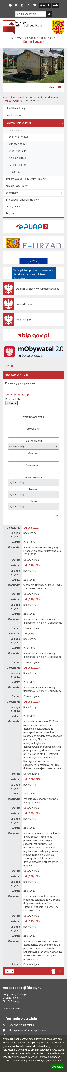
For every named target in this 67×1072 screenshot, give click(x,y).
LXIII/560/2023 (31, 667)
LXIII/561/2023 (31, 701)
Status (33, 501)
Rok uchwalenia (33, 477)
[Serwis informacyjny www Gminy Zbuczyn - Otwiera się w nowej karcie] (58, 27)
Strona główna (10, 97)
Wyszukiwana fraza (33, 417)
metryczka (11, 403)
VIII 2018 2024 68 (13, 101)
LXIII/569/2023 (31, 876)
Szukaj (54, 515)
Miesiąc (33, 489)
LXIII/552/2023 (31, 565)
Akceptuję (57, 1067)
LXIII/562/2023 (31, 779)
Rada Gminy (26, 97)
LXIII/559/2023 (31, 633)
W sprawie (33, 453)
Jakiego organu (33, 441)
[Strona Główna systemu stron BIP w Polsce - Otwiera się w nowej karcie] (22, 27)
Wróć (10, 365)
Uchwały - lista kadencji (46, 97)
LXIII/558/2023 (31, 599)
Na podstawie (33, 465)
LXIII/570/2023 (31, 921)
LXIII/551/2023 (31, 527)
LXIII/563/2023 (31, 813)
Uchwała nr (33, 429)
